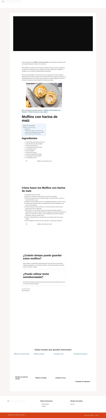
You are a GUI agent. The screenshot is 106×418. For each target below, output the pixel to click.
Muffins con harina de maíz (29, 127)
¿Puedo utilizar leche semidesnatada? (33, 133)
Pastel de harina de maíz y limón (38, 112)
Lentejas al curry (60, 378)
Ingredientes (27, 129)
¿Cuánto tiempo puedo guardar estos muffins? (34, 132)
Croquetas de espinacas (82, 381)
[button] (16, 64)
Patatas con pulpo (41, 378)
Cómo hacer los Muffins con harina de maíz (34, 130)
